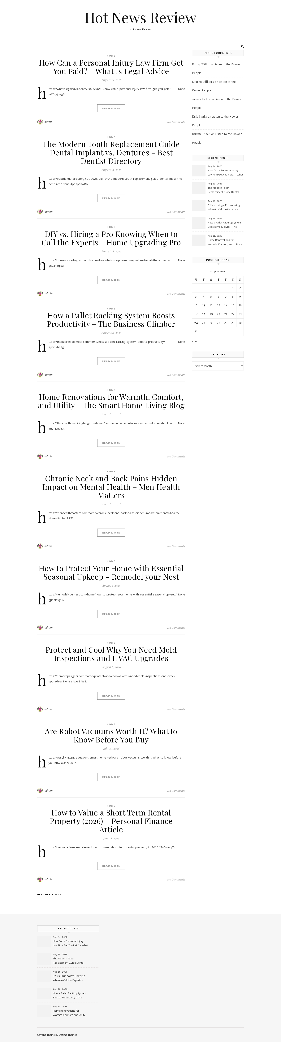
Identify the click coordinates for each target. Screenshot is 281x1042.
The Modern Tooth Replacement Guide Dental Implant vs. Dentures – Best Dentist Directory (111, 152)
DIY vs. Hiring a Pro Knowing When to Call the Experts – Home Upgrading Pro (111, 238)
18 (203, 314)
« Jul (194, 341)
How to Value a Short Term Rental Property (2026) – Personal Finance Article (111, 820)
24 (196, 323)
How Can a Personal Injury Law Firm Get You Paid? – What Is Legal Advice (111, 66)
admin (49, 122)
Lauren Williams (203, 82)
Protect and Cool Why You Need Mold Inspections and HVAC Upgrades (111, 653)
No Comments (176, 122)
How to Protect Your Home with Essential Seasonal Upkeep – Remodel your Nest (111, 572)
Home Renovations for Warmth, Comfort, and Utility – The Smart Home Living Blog (111, 400)
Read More (111, 108)
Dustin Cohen (201, 134)
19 (211, 314)
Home (111, 55)
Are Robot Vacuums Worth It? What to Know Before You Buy (111, 735)
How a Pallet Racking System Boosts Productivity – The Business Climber (111, 319)
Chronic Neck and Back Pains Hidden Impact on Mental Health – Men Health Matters (111, 486)
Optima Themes (68, 1034)
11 (203, 305)
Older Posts (51, 894)
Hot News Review (140, 17)
